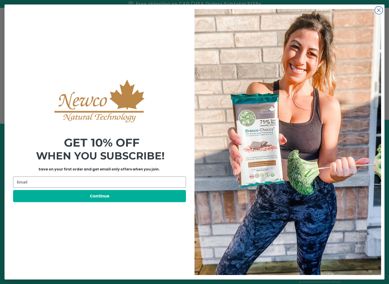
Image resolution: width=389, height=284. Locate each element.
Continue (99, 196)
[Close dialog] (379, 10)
